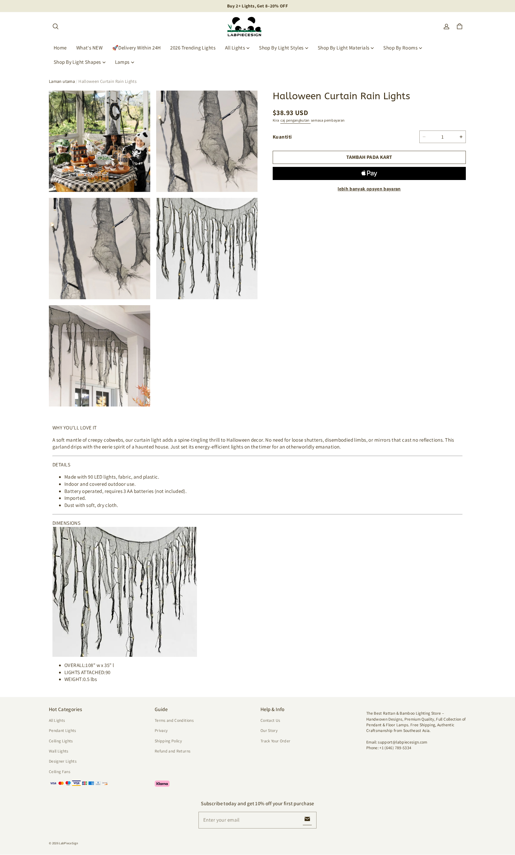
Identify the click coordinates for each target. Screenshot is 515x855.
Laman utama (62, 81)
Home (60, 47)
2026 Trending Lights (192, 47)
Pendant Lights (62, 730)
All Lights (235, 47)
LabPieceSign (68, 843)
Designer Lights (63, 761)
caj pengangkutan (295, 119)
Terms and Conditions (174, 720)
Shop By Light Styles (281, 47)
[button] (55, 26)
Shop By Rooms (400, 47)
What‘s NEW (89, 47)
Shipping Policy (168, 741)
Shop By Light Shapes (77, 62)
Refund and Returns (172, 751)
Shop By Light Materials (344, 47)
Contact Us (270, 720)
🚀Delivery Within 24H (136, 47)
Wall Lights (59, 751)
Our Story (268, 730)
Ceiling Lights (61, 741)
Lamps (122, 62)
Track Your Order (275, 741)
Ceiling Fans (59, 771)
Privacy (161, 730)
